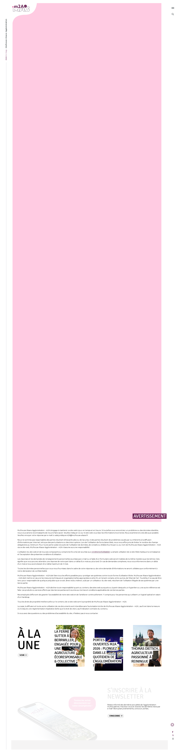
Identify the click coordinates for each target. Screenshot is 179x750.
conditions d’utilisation (100, 552)
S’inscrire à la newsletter (129, 693)
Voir (22, 655)
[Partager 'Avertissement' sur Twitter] (173, 735)
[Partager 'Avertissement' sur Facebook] (172, 732)
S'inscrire (114, 716)
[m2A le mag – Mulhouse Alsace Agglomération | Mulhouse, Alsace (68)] (27, 8)
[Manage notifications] (172, 724)
